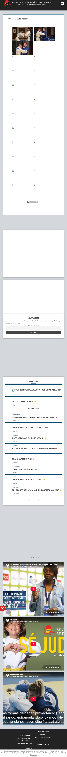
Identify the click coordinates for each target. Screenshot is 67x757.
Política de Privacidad (43, 731)
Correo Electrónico (33, 325)
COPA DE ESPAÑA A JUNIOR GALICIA (28, 480)
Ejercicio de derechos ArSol (43, 737)
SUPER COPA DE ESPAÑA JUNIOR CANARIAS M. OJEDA (35, 490)
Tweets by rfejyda (33, 557)
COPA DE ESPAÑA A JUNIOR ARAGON (28, 438)
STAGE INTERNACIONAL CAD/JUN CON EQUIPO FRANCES (37, 390)
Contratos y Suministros (25, 743)
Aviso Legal (43, 734)
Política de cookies (43, 741)
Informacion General (25, 735)
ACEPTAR (33, 755)
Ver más (33, 500)
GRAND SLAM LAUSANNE (23, 402)
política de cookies (24, 754)
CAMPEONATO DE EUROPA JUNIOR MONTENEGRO (33, 417)
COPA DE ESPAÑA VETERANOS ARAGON (29, 428)
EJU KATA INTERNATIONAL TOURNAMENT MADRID (34, 448)
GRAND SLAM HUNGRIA (22, 459)
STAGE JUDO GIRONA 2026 (24, 469)
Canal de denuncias (43, 744)
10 (36, 202)
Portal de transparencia (25, 732)
